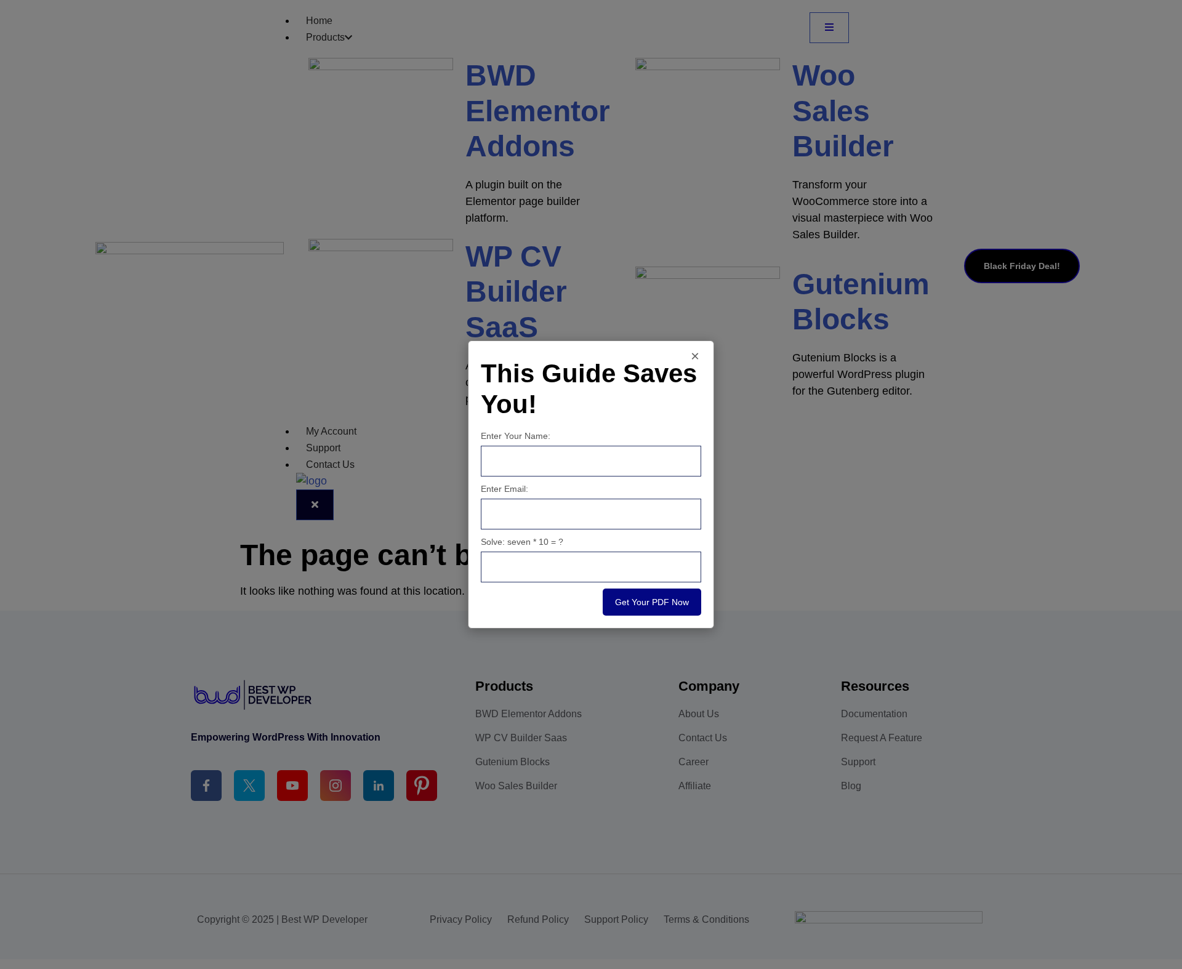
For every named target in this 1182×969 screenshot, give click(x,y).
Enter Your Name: (515, 436)
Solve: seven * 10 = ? (522, 542)
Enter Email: (504, 489)
